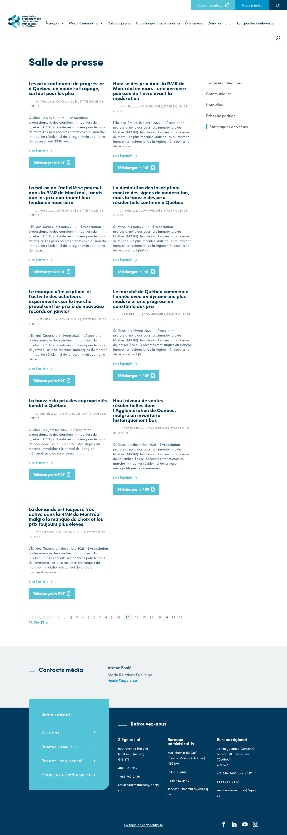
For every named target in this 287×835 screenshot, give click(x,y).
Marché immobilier (84, 23)
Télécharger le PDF (49, 162)
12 (137, 617)
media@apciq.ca (122, 680)
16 (167, 617)
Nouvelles (214, 104)
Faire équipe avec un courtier (158, 23)
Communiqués (218, 93)
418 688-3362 (127, 768)
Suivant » (38, 622)
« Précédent (41, 617)
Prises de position (221, 115)
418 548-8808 (227, 773)
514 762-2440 (177, 772)
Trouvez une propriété (62, 760)
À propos (53, 23)
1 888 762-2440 (129, 776)
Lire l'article (38, 150)
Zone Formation (220, 23)
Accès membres (210, 5)
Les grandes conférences (256, 23)
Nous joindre (252, 5)
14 (152, 617)
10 (119, 617)
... (65, 617)
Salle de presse (119, 23)
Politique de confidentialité (66, 775)
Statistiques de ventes (228, 126)
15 (160, 617)
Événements (194, 23)
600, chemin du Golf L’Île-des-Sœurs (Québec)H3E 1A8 (186, 757)
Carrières (50, 732)
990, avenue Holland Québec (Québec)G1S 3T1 (133, 753)
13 (145, 617)
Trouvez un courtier (59, 746)
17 (174, 617)
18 (181, 617)
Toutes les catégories (224, 82)
